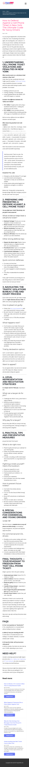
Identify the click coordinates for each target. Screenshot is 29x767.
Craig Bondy (22, 659)
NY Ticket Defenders (9, 661)
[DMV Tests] (8, 3)
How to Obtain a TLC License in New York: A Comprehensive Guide (14, 684)
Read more (9, 696)
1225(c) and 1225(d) (20, 81)
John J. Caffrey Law (14, 659)
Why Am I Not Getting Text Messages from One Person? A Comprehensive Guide (12, 722)
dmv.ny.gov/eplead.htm (16, 308)
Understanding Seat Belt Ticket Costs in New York (13, 742)
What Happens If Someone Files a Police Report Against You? (13, 703)
